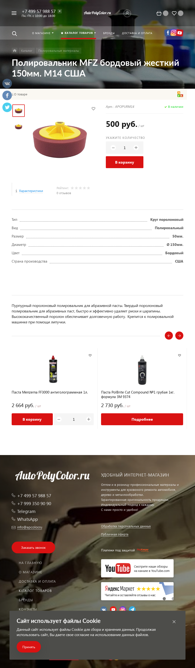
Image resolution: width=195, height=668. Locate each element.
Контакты (28, 609)
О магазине (30, 572)
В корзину (124, 162)
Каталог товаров (35, 590)
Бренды (26, 600)
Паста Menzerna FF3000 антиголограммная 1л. (50, 392)
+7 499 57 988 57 (39, 11)
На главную (30, 562)
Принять (28, 647)
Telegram (26, 511)
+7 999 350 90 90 (34, 503)
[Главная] (15, 51)
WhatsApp (27, 519)
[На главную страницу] (97, 13)
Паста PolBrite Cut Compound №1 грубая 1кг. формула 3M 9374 (137, 394)
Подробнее (142, 419)
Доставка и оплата (37, 581)
